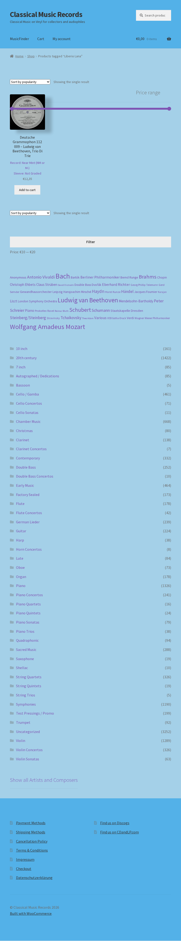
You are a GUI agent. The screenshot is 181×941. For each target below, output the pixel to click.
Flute (20, 503)
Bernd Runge (129, 277)
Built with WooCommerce (31, 913)
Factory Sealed (27, 494)
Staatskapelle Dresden (127, 310)
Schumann (101, 310)
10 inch (21, 348)
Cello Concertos (29, 403)
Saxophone (25, 658)
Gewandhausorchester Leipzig (41, 292)
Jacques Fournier (145, 292)
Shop (31, 56)
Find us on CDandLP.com (119, 832)
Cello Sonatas (27, 412)
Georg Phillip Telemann (144, 285)
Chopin (162, 277)
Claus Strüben (46, 284)
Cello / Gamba (27, 394)
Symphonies (26, 704)
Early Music (25, 485)
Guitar (21, 531)
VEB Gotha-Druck (116, 318)
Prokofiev (41, 310)
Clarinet (22, 439)
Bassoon (23, 385)
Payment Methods (30, 822)
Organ (21, 576)
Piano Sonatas (27, 622)
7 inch (20, 367)
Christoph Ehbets (23, 284)
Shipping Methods (30, 832)
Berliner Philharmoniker (100, 277)
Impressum (25, 859)
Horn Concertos (29, 549)
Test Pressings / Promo (35, 713)
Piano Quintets (28, 613)
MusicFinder (19, 38)
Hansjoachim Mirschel (77, 292)
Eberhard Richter (116, 284)
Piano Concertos (29, 594)
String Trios (25, 695)
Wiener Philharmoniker (157, 318)
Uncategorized (28, 731)
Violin (20, 740)
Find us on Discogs (114, 822)
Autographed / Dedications (37, 376)
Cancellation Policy (31, 841)
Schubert (80, 309)
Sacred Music (26, 649)
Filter (90, 241)
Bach (62, 276)
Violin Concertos (29, 749)
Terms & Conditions (32, 850)
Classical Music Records (46, 14)
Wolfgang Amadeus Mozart (47, 326)
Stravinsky (53, 318)
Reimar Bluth (62, 310)
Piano (29, 310)
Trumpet (23, 722)
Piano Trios (25, 631)
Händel (127, 291)
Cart (40, 38)
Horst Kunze (112, 292)
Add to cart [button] (27, 190)
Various (100, 317)
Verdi (130, 318)
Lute (19, 558)
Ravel (50, 310)
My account (62, 38)
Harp (20, 540)
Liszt (13, 301)
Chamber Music (28, 421)
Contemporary (28, 458)
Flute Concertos (29, 512)
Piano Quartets (28, 604)
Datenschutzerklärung (34, 877)
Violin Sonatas (27, 759)
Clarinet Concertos (31, 448)
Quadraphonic (27, 640)
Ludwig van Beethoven (88, 300)
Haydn (98, 291)
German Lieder (28, 522)
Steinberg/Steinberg (28, 317)
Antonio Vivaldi (41, 277)
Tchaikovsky (71, 317)
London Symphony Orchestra (37, 301)
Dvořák (96, 285)
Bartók (75, 277)
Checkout (23, 868)
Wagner (139, 318)
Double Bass (82, 285)
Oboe (20, 567)
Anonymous (18, 277)
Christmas (24, 430)
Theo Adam (88, 318)
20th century (26, 357)
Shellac (22, 667)
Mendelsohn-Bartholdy (136, 301)
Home (19, 56)
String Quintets (28, 685)
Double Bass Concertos (34, 476)
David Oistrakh (66, 285)
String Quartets (28, 677)
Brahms (147, 276)
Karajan (162, 292)
